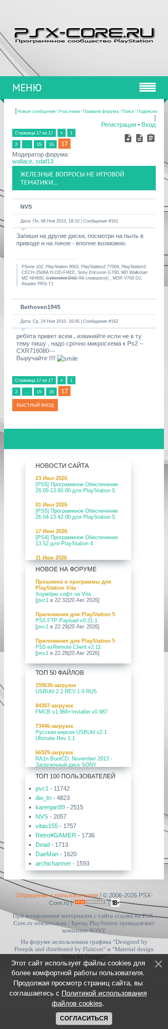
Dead (42, 844)
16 (51, 144)
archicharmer (53, 863)
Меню (27, 87)
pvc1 (43, 600)
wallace (22, 161)
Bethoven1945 (40, 307)
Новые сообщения (36, 111)
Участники (69, 111)
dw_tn (43, 797)
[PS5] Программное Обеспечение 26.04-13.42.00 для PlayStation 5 (76, 514)
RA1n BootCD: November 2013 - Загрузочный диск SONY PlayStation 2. (73, 765)
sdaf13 (44, 161)
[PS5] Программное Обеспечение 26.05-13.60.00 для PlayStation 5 (76, 487)
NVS (26, 206)
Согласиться (84, 1018)
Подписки (147, 111)
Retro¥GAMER (55, 835)
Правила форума (101, 111)
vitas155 (46, 825)
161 (114, 220)
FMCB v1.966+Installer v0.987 (71, 712)
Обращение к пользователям (56, 895)
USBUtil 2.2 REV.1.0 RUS (66, 691)
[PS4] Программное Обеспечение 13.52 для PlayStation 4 (76, 540)
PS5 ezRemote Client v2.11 (68, 647)
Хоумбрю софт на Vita (63, 594)
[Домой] (84, 34)
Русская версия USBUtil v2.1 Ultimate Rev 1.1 (71, 735)
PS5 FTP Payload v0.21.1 (66, 620)
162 (114, 321)
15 (39, 144)
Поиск (128, 111)
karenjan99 (50, 807)
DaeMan (46, 854)
